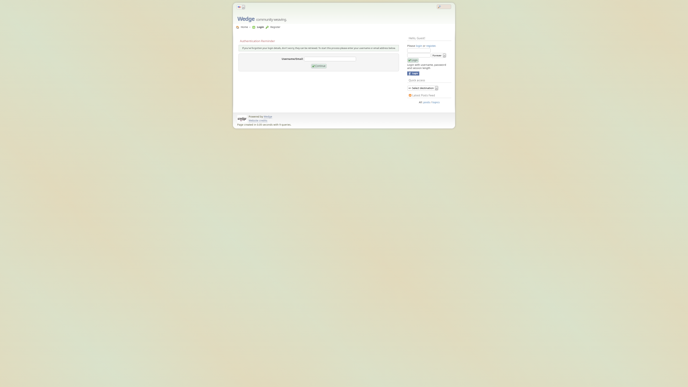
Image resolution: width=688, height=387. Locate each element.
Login (260, 27)
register (430, 45)
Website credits (258, 120)
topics (436, 102)
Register (275, 27)
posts (426, 102)
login (419, 45)
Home (244, 27)
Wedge (245, 18)
